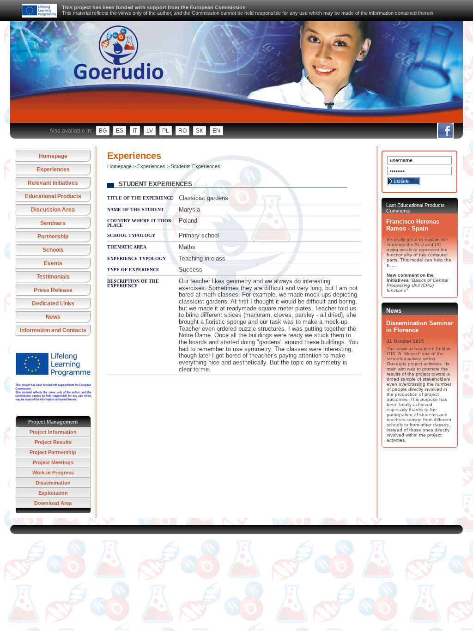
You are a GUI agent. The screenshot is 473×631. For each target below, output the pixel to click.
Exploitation (53, 493)
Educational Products (53, 196)
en (216, 130)
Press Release (53, 290)
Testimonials (53, 276)
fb (445, 130)
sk (199, 130)
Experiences (53, 169)
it (135, 130)
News (53, 317)
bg (103, 130)
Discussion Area (53, 209)
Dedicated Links (53, 303)
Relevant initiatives (53, 183)
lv (149, 130)
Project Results (53, 442)
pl (165, 130)
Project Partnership (53, 452)
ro (182, 130)
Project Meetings (53, 462)
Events (53, 263)
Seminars (53, 223)
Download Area (53, 503)
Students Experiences (195, 166)
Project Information (53, 432)
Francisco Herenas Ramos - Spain (412, 225)
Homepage (53, 156)
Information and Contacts (53, 330)
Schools (53, 250)
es (119, 130)
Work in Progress (53, 472)
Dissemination (53, 482)
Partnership (52, 236)
